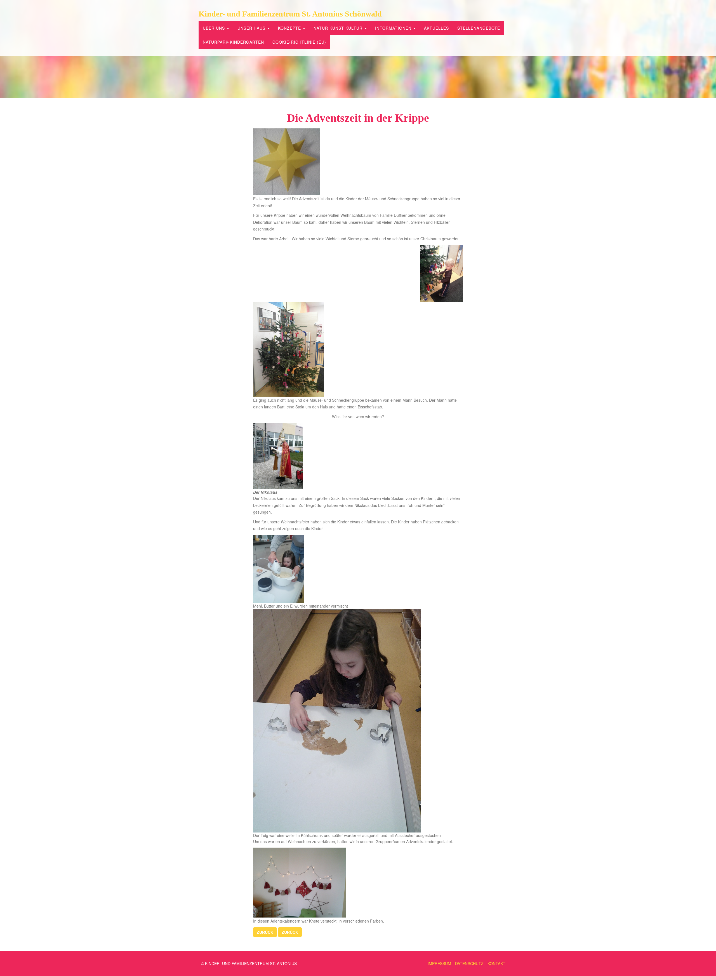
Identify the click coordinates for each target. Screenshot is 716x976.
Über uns (214, 28)
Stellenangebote (478, 28)
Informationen (394, 28)
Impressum (439, 963)
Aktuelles (436, 28)
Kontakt (496, 963)
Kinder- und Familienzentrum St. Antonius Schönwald (290, 14)
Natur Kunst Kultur (339, 28)
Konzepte (290, 28)
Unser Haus (252, 28)
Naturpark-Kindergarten (233, 42)
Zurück (265, 932)
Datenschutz (469, 963)
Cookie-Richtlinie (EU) (299, 42)
